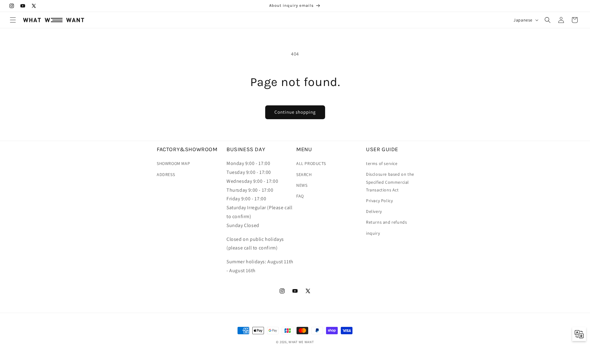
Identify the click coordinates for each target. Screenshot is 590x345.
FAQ (300, 196)
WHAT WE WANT (301, 342)
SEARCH (304, 174)
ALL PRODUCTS (311, 163)
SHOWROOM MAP (173, 163)
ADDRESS (166, 174)
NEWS (301, 185)
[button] (13, 20)
